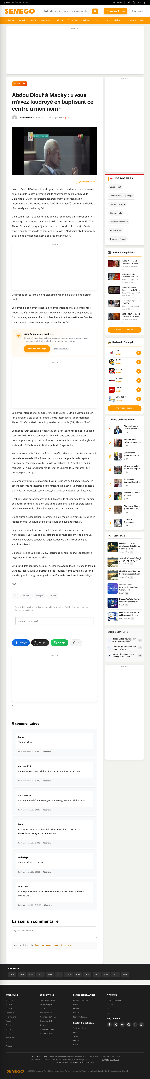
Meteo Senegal (46, 1004)
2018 (87, 974)
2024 (31, 974)
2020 (69, 974)
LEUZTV (76, 1012)
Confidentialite (113, 1008)
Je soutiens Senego (37, 348)
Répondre (47, 751)
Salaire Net (44, 1008)
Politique (10, 20)
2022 (50, 974)
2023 (40, 974)
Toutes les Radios (80, 1028)
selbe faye (23, 857)
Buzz (97, 20)
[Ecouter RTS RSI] (138, 389)
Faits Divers (10, 1037)
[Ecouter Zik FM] (138, 362)
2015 (115, 974)
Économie (72, 20)
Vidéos (117, 20)
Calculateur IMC (46, 1021)
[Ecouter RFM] (138, 353)
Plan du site (60, 1062)
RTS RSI (76, 1044)
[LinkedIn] (135, 1024)
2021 (59, 974)
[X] (115, 1024)
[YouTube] (139, 2)
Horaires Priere (46, 1012)
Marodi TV (77, 1004)
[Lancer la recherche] (95, 11)
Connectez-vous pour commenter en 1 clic (53, 945)
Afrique (60, 20)
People (9, 1021)
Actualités (19, 83)
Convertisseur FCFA (47, 1000)
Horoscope (44, 1025)
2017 (97, 974)
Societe (9, 1004)
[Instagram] (128, 1024)
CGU (108, 1012)
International (46, 20)
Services (133, 20)
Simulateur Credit (47, 1029)
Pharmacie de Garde (48, 1017)
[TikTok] (144, 2)
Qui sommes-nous (114, 1000)
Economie (10, 1012)
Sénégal (39, 595)
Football (9, 1029)
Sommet (52, 595)
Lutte (8, 1033)
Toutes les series (124, 329)
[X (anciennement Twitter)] (134, 2)
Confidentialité (88, 1062)
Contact (110, 1004)
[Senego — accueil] (20, 11)
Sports (107, 20)
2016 (106, 974)
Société (22, 20)
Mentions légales (71, 1062)
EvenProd (77, 1008)
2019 (78, 974)
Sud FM (76, 1040)
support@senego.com (110, 1059)
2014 (125, 974)
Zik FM (75, 1036)
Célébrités (85, 20)
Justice (33, 20)
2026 (12, 974)
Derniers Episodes (80, 1000)
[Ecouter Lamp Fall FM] (138, 399)
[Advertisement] (75, 51)
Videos (8, 1042)
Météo (142, 20)
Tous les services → (48, 1033)
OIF (15, 595)
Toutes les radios (124, 408)
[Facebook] (129, 2)
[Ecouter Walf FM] (138, 380)
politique (26, 595)
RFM (75, 1032)
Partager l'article (61, 349)
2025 (22, 974)
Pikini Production (80, 1017)
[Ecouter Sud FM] (138, 371)
